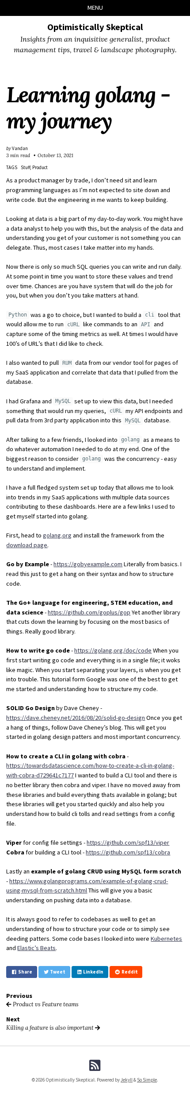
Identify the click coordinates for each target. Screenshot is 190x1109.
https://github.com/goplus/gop (89, 612)
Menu (95, 8)
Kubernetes (166, 939)
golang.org (57, 535)
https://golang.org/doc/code (113, 650)
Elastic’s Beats (36, 948)
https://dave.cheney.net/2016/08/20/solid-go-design (75, 718)
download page (26, 545)
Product (40, 167)
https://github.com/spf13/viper (128, 842)
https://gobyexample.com (87, 564)
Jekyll (127, 1080)
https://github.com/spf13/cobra (128, 852)
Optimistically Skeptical (95, 27)
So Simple (147, 1080)
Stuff (25, 167)
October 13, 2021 (55, 155)
